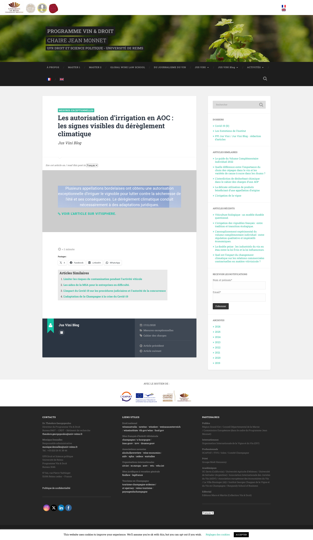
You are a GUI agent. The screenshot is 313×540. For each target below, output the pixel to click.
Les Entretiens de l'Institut (230, 130)
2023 (217, 342)
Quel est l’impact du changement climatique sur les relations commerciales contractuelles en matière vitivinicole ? (239, 258)
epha (131, 456)
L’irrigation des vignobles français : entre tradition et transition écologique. (239, 224)
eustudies (150, 456)
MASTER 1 (74, 67)
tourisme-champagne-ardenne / (139, 484)
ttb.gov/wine (146, 430)
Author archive (62, 332)
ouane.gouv (148, 443)
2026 (218, 326)
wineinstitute (131, 430)
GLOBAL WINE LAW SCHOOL (127, 67)
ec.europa (136, 465)
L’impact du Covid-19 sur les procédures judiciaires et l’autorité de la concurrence (114, 290)
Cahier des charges (154, 335)
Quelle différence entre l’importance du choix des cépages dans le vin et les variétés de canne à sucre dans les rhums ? (240, 170)
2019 (217, 363)
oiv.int (125, 465)
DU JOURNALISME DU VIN (170, 67)
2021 (217, 352)
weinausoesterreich (170, 426)
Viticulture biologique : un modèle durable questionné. (239, 216)
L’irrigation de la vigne (228, 195)
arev (145, 465)
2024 (218, 337)
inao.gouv (127, 443)
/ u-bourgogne (142, 439)
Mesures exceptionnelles (76, 110)
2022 (217, 347)
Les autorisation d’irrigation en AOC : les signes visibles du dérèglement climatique (115, 125)
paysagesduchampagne (134, 491)
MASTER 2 (95, 67)
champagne (128, 439)
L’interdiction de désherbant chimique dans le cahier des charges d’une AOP (237, 180)
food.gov (159, 430)
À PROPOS (53, 67)
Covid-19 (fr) (222, 125)
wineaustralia (129, 426)
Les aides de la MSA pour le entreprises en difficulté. (96, 284)
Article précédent (153, 345)
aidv (124, 456)
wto (152, 465)
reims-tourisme (144, 488)
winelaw (153, 426)
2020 (218, 357)
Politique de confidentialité (56, 488)
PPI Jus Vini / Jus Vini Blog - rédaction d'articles (238, 137)
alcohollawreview (131, 452)
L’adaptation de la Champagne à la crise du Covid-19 (95, 296)
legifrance (137, 475)
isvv (137, 443)
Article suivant (152, 350)
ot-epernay (128, 488)
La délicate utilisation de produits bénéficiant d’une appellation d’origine (237, 188)
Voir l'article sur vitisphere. (89, 214)
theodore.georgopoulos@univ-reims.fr (62, 434)
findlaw (126, 475)
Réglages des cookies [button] (218, 534)
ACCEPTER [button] (241, 534)
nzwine (143, 426)
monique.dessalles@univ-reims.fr (60, 446)
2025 (217, 331)
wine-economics (152, 452)
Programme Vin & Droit (80, 31)
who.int (160, 465)
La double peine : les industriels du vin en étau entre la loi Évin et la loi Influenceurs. (239, 248)
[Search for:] (239, 105)
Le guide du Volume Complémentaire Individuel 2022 (236, 160)
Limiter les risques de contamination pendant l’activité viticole (102, 279)
